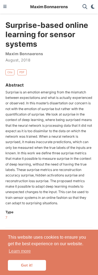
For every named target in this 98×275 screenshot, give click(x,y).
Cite (10, 72)
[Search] (84, 7)
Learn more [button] (20, 251)
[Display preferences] (93, 7)
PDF (21, 72)
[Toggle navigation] (5, 7)
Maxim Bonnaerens (49, 6)
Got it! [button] (27, 265)
